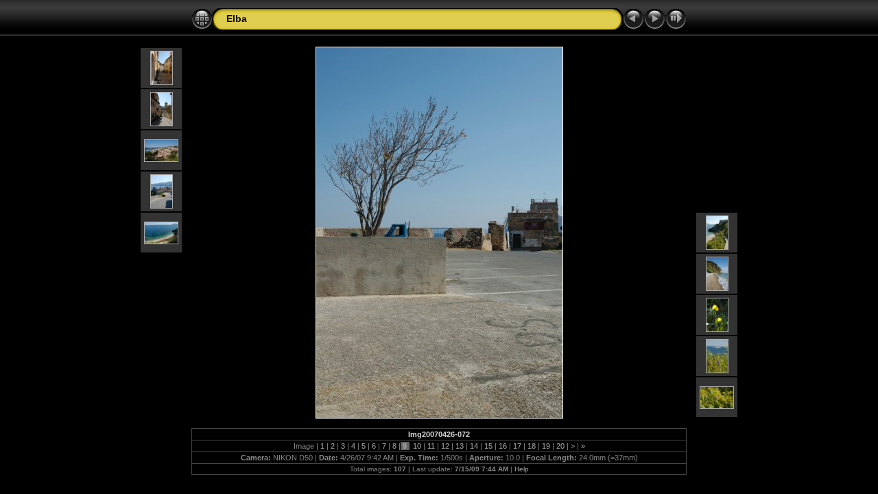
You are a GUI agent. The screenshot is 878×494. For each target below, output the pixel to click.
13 (459, 446)
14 (474, 446)
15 (488, 446)
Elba (236, 18)
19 (546, 446)
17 (517, 446)
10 (417, 446)
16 (503, 446)
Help (521, 469)
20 (560, 446)
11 (431, 446)
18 (531, 446)
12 (445, 446)
